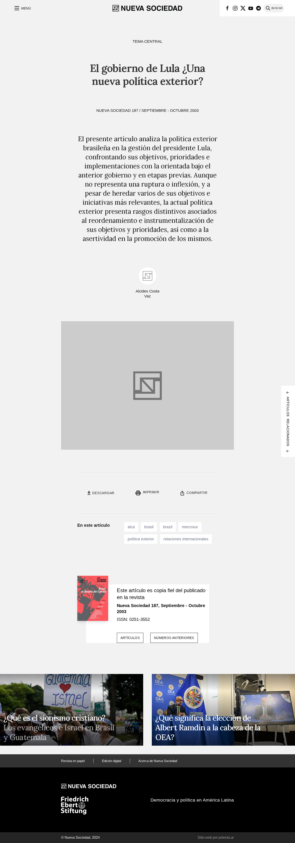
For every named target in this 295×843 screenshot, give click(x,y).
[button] (22, 8)
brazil (167, 527)
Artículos (130, 638)
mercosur (190, 527)
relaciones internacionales (185, 539)
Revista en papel (73, 761)
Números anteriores (174, 638)
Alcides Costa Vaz (147, 293)
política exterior (141, 539)
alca (131, 527)
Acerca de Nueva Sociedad (157, 761)
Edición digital (111, 761)
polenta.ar (226, 837)
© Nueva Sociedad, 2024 (80, 837)
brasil (149, 527)
